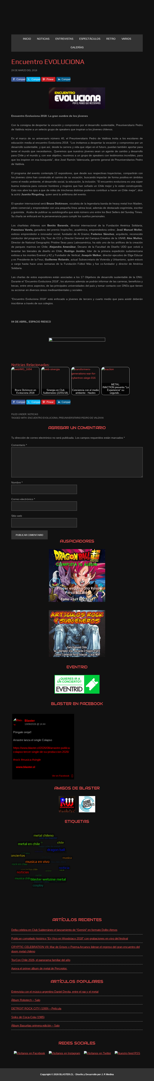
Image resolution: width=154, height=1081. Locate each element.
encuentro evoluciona (43, 418)
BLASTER (77, 20)
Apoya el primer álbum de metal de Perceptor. (39, 968)
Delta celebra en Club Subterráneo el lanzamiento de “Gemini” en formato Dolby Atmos (64, 929)
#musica (26, 759)
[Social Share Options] (72, 776)
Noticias (33, 414)
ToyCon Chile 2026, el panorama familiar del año (40, 960)
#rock (16, 759)
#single (36, 759)
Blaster (30, 720)
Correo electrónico (23, 499)
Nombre (17, 482)
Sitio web (16, 515)
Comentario (19, 445)
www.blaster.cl (25, 767)
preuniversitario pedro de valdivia (81, 418)
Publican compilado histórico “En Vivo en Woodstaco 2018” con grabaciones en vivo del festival (69, 938)
